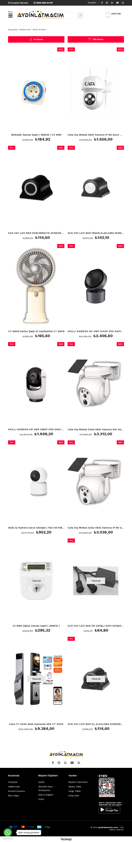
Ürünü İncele (50, 95)
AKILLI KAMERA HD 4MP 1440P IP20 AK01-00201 (96, 331)
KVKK (41, 799)
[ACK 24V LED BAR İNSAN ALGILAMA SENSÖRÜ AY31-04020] (96, 188)
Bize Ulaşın (13, 795)
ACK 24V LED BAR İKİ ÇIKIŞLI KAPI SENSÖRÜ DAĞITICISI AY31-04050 (96, 626)
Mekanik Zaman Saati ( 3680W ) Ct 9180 (36, 134)
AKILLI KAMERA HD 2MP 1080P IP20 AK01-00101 (36, 429)
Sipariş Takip (74, 786)
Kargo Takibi (74, 791)
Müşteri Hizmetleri (78, 782)
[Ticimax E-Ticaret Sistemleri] (66, 839)
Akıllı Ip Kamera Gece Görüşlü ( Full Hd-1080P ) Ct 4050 (36, 527)
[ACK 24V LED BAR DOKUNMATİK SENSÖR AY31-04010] (36, 188)
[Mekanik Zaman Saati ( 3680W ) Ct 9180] (36, 89)
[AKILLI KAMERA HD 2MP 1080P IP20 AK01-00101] (36, 384)
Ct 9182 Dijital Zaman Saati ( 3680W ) (36, 626)
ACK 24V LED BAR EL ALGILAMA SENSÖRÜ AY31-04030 (96, 724)
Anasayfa (12, 782)
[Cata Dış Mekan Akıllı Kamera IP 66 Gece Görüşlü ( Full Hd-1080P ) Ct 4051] (96, 89)
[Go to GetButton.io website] (8, 839)
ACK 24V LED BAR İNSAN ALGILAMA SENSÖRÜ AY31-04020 (96, 233)
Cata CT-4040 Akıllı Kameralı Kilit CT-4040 (36, 724)
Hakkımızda (14, 786)
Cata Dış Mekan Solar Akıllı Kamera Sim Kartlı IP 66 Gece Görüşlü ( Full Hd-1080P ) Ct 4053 (96, 429)
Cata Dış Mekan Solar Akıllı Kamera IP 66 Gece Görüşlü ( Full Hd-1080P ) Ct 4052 (96, 527)
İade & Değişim (45, 795)
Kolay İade (73, 795)
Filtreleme (98, 39)
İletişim (92, 2)
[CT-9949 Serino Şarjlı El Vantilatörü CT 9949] (36, 286)
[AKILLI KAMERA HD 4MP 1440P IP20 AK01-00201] (96, 286)
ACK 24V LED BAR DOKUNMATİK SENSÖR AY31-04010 (36, 233)
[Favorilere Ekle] (36, 95)
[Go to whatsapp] (8, 832)
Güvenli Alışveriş (16, 791)
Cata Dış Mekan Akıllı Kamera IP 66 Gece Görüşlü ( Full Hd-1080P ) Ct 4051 (96, 134)
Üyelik (41, 782)
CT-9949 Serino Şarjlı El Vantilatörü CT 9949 (36, 331)
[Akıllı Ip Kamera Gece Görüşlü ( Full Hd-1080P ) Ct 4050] (36, 482)
